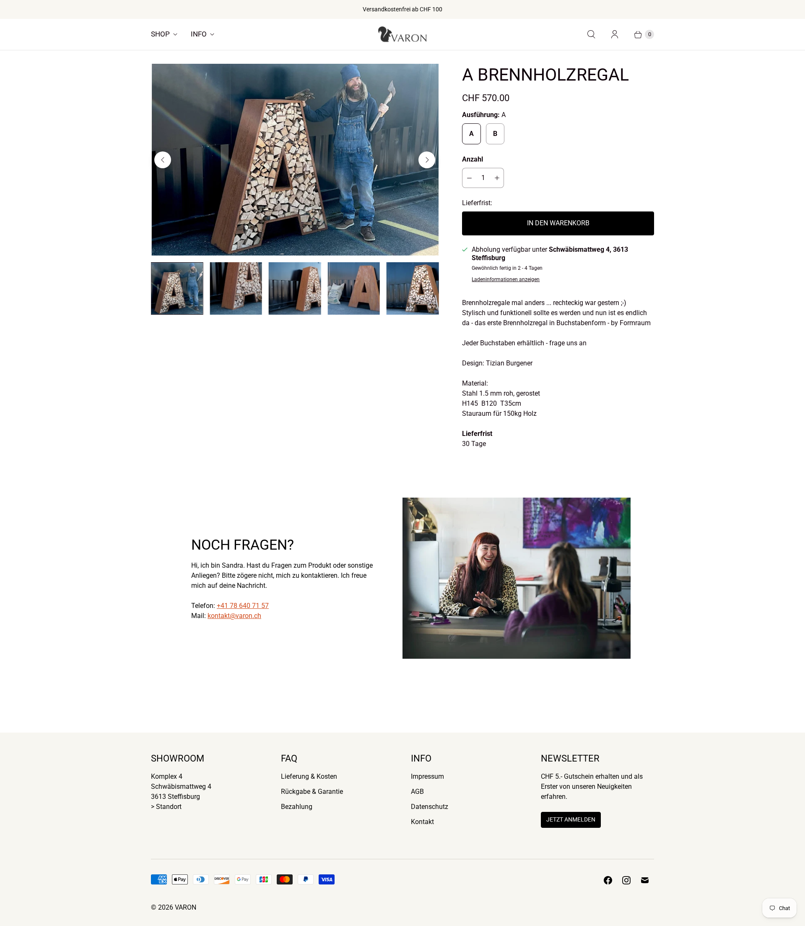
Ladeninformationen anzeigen (506, 279)
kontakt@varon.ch (234, 616)
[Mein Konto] (614, 34)
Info (199, 34)
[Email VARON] (645, 880)
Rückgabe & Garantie (312, 792)
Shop (160, 34)
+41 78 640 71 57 (243, 606)
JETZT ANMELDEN (570, 819)
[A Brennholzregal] (295, 160)
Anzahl (472, 159)
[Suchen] (591, 34)
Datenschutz (429, 807)
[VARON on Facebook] (608, 880)
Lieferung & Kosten (309, 776)
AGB (417, 792)
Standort (169, 807)
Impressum (427, 776)
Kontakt (422, 822)
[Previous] (162, 159)
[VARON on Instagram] (626, 880)
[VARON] (402, 34)
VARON (185, 907)
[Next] (426, 159)
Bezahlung (296, 807)
